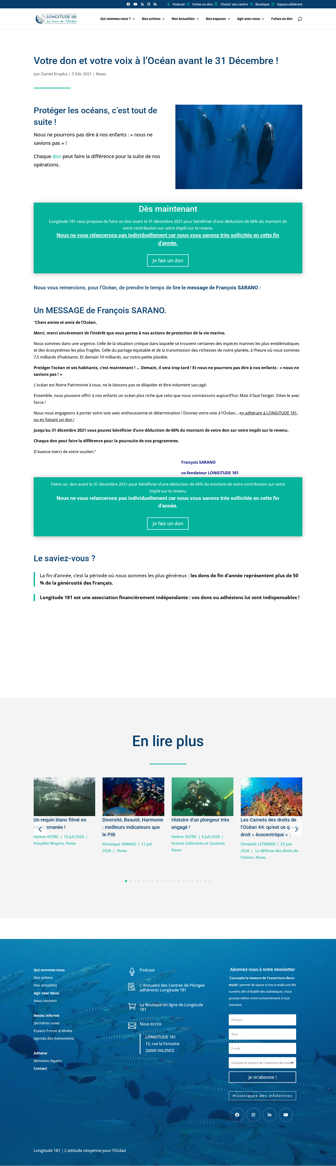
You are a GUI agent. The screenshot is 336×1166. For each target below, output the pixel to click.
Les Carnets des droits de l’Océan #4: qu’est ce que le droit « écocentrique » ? (270, 827)
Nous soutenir (45, 1000)
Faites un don (202, 4)
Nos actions (151, 19)
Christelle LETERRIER (258, 843)
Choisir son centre (234, 4)
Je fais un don (168, 260)
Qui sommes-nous (49, 970)
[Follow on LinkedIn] (269, 1115)
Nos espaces (216, 19)
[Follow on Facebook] (237, 1115)
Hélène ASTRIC (46, 836)
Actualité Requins (48, 843)
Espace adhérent (289, 4)
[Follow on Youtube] (286, 1115)
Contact (40, 1068)
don (56, 156)
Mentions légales (48, 1060)
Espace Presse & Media (53, 1030)
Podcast (179, 4)
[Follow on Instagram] (253, 1115)
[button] (40, 829)
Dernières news (47, 1023)
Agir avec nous (248, 19)
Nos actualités (45, 985)
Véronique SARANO (119, 843)
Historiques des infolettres (262, 1095)
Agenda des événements (54, 1038)
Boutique (262, 4)
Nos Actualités (183, 19)
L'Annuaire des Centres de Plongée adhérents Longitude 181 (172, 988)
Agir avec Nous (46, 993)
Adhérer (41, 1053)
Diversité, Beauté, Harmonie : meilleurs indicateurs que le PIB (132, 827)
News (101, 74)
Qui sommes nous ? (115, 19)
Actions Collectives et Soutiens (198, 843)
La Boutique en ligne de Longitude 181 (171, 1007)
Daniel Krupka (54, 74)
